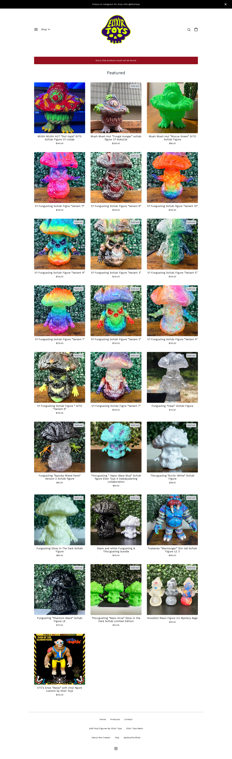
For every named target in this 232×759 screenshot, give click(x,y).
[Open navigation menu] (36, 29)
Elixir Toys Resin (134, 728)
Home (103, 719)
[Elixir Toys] (116, 29)
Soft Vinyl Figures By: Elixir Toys (105, 728)
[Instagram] (116, 748)
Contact (128, 719)
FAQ (117, 737)
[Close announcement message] (225, 4)
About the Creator (101, 737)
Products (115, 719)
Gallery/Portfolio (132, 737)
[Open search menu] (189, 29)
